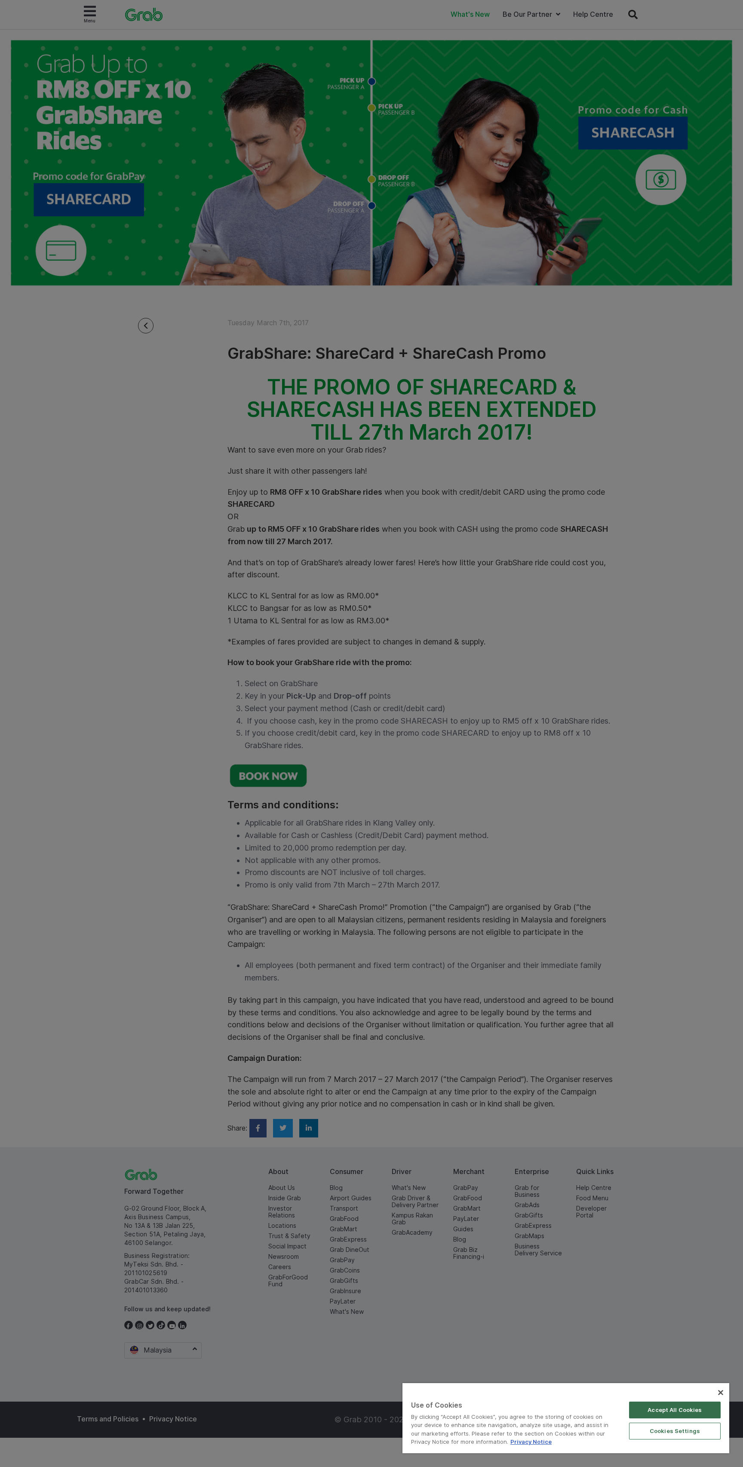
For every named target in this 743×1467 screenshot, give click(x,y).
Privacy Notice (531, 1441)
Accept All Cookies (675, 1409)
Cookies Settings (675, 1430)
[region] (565, 1418)
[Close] (720, 1392)
